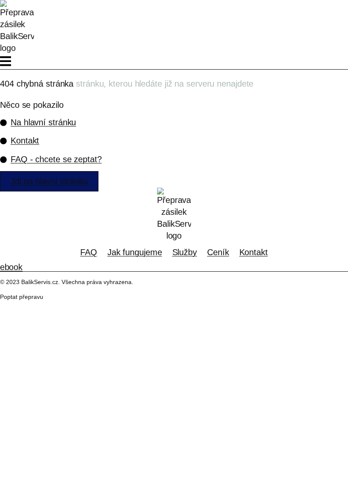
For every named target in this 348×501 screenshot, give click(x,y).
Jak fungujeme (134, 252)
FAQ (88, 252)
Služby (184, 252)
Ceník (218, 252)
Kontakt (253, 252)
